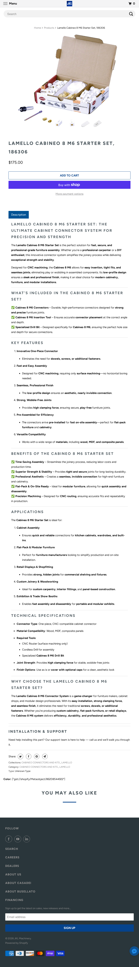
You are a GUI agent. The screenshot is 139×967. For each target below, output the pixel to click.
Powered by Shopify (16, 943)
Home (37, 27)
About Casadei (18, 883)
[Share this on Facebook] (28, 756)
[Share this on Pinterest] (36, 756)
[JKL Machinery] (69, 3)
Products (49, 27)
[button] (134, 951)
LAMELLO (66, 762)
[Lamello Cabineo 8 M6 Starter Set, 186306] (69, 84)
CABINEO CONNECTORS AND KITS (41, 762)
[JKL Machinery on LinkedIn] (27, 839)
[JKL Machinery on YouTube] (18, 839)
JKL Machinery (22, 938)
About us (13, 874)
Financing (14, 900)
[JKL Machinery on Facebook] (9, 839)
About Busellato (20, 891)
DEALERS (12, 866)
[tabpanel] (69, 469)
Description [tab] (18, 214)
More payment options (69, 194)
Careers (12, 857)
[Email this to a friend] (44, 756)
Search (11, 849)
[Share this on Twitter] (20, 756)
